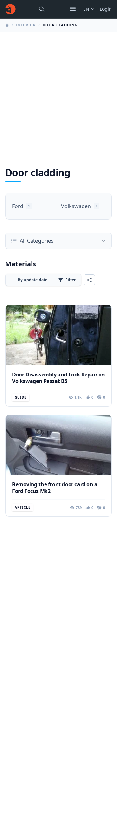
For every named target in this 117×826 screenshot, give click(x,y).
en (86, 9)
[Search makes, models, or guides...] (41, 9)
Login (106, 9)
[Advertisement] (58, 94)
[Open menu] (73, 9)
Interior (26, 25)
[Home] (10, 9)
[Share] (89, 279)
